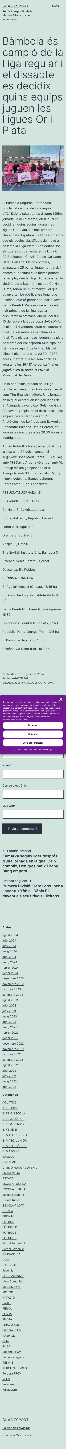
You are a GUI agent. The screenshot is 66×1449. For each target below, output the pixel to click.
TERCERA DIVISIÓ (14, 1368)
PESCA (7, 1314)
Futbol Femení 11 (13, 1243)
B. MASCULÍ (10, 1151)
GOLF (6, 1259)
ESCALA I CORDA (14, 1183)
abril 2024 (9, 956)
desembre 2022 (13, 1043)
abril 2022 (9, 1086)
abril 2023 (9, 1021)
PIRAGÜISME (11, 1324)
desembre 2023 (13, 978)
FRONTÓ (8, 1216)
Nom (6, 765)
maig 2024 (9, 951)
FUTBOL (8, 1221)
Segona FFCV (11, 1351)
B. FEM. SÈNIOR (13, 1124)
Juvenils (7, 1270)
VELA (6, 1379)
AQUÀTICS (9, 1102)
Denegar (33, 734)
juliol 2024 (9, 940)
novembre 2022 (13, 1049)
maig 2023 (9, 1016)
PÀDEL (6, 1303)
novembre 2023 (13, 984)
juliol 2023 (9, 1005)
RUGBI (6, 1346)
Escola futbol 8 (12, 1200)
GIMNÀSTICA (11, 1254)
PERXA (7, 1308)
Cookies (17, 749)
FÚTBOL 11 (9, 1227)
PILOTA (7, 1319)
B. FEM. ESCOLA (13, 1113)
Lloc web (8, 805)
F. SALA (28, 682)
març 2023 (9, 1027)
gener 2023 (10, 1038)
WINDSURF (10, 1389)
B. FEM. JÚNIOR (13, 1118)
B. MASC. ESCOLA (14, 1135)
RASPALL (8, 1335)
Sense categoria (13, 1357)
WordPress (23, 1435)
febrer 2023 (10, 1032)
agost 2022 (10, 1065)
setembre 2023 (12, 994)
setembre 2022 (12, 1059)
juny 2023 (9, 1011)
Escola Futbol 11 (13, 1194)
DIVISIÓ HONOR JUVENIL (19, 1167)
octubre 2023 (11, 989)
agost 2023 (10, 1000)
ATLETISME (10, 1108)
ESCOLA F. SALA (13, 1189)
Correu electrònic (15, 785)
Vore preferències (33, 742)
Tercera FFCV (11, 1373)
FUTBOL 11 (9, 1232)
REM (5, 1341)
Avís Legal (47, 749)
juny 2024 (9, 946)
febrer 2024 (10, 967)
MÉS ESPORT (11, 1286)
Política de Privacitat (32, 749)
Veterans (8, 1384)
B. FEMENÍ (9, 1129)
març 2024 (9, 962)
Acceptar (33, 725)
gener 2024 (10, 973)
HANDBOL (9, 1265)
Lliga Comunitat (13, 1281)
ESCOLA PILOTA (13, 1205)
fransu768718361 (17, 678)
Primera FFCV (11, 1330)
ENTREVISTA (11, 1173)
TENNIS (7, 1362)
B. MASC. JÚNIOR (14, 1140)
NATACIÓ (8, 1297)
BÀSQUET (9, 1156)
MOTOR (7, 1292)
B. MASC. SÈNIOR (14, 1146)
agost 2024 (10, 935)
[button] (61, 698)
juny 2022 (9, 1076)
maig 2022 (9, 1081)
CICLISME (9, 1162)
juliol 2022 (9, 1070)
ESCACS (8, 1178)
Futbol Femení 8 (13, 1249)
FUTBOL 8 (9, 1238)
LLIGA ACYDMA (44, 682)
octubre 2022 (11, 1054)
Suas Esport (15, 6)
